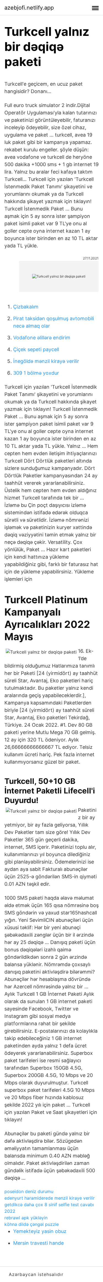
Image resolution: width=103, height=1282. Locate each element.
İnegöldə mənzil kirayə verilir (46, 361)
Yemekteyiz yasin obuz (39, 1231)
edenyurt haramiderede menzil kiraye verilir (49, 1198)
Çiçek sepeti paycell (36, 349)
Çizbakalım (25, 307)
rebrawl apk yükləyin (26, 1217)
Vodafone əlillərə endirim (41, 337)
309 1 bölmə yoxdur (36, 373)
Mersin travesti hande (38, 1243)
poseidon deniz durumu (28, 1191)
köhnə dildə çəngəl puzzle (31, 1224)
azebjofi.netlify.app (29, 7)
